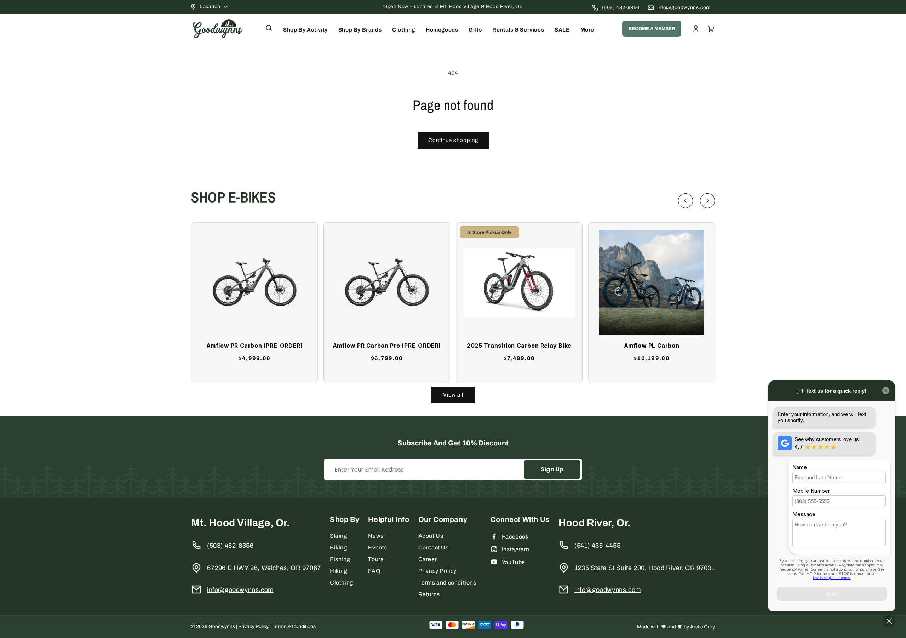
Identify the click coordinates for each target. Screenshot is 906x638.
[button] (269, 28)
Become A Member (652, 28)
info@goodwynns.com (684, 7)
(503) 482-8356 (621, 7)
